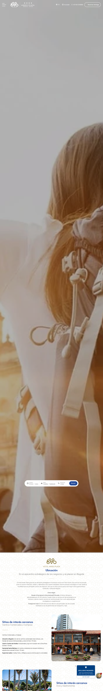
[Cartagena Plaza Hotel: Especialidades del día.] (4, 4)
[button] (53, 638)
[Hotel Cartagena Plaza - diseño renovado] (22, 5)
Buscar (73, 483)
